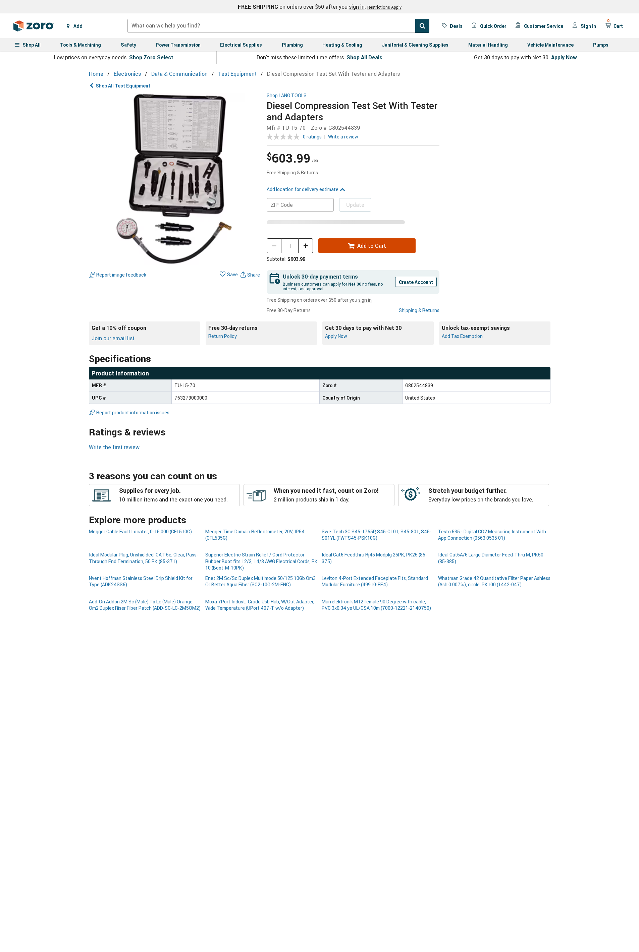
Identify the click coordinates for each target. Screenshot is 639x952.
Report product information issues (132, 412)
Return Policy (222, 336)
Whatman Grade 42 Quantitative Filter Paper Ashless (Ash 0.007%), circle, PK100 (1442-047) (494, 581)
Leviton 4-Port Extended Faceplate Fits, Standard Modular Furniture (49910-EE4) (375, 581)
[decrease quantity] (274, 245)
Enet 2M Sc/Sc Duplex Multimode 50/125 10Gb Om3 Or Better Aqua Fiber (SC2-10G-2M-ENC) (260, 581)
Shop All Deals (364, 57)
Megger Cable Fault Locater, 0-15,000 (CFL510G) (140, 531)
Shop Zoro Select (151, 57)
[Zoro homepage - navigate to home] (33, 25)
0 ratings (312, 136)
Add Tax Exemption (462, 336)
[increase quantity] (305, 245)
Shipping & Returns (419, 310)
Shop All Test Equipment (123, 85)
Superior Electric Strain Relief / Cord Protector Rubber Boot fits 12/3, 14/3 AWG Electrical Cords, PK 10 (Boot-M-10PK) (261, 561)
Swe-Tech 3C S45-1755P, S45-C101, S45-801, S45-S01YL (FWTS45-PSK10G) (376, 534)
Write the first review (114, 447)
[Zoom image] (175, 179)
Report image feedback (121, 275)
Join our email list (113, 338)
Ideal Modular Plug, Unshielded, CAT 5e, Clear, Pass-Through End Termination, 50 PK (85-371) (143, 557)
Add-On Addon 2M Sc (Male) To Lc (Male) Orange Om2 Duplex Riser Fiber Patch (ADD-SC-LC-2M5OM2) (145, 604)
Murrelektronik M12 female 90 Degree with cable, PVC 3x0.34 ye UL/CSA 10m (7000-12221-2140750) (376, 604)
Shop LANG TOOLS (287, 96)
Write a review (343, 136)
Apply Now (564, 57)
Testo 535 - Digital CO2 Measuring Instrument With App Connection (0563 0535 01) (492, 534)
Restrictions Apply (384, 7)
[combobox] (278, 26)
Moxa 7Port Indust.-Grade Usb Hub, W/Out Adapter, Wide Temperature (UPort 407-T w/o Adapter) (259, 604)
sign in (357, 6)
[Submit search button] (422, 26)
